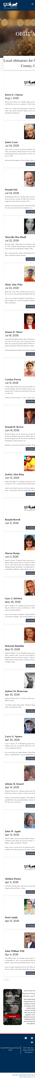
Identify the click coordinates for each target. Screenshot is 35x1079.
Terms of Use (31, 1077)
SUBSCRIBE (12, 1016)
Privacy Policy (23, 1077)
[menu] (32, 4)
